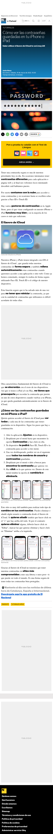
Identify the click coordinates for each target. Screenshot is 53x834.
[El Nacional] (27, 791)
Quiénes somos (9, 796)
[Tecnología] (3, 20)
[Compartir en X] (3, 134)
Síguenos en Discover (9, 16)
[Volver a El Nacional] (26, 20)
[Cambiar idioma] (44, 20)
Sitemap (6, 811)
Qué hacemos (8, 800)
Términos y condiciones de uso (16, 815)
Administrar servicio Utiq (14, 830)
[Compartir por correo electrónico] (21, 134)
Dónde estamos (9, 804)
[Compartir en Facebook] (17, 134)
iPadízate (5, 604)
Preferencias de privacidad (14, 827)
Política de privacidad (12, 819)
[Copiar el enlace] (26, 134)
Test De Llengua (25, 16)
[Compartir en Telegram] (12, 134)
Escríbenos (7, 808)
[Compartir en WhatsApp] (7, 134)
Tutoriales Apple (17, 604)
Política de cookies (11, 823)
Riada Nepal (37, 16)
